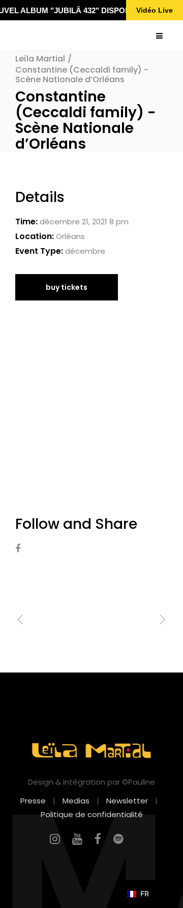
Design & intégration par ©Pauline (91, 782)
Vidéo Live (154, 10)
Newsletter (127, 800)
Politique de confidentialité (92, 814)
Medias (76, 800)
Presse (33, 800)
